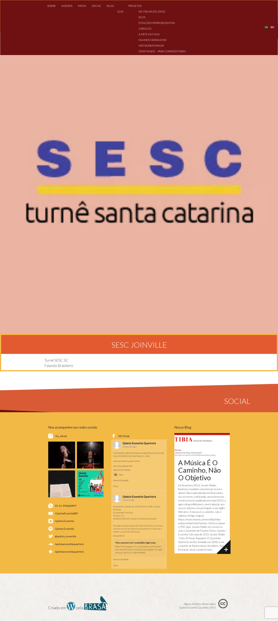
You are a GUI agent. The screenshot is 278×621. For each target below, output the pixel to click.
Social (96, 5)
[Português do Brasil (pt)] (266, 26)
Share (115, 486)
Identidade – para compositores (162, 51)
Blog (110, 5)
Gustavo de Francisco (123, 512)
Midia (82, 5)
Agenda (66, 5)
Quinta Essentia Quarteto (139, 443)
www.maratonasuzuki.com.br (126, 461)
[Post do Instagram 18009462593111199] (90, 483)
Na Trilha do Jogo (152, 11)
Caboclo (145, 28)
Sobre (51, 5)
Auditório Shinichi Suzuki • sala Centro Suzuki (134, 518)
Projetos (134, 5)
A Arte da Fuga (149, 34)
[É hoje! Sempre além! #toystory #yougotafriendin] (61, 455)
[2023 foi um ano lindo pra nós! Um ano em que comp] (61, 483)
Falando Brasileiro (153, 39)
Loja (120, 11)
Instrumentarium (151, 45)
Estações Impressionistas (157, 22)
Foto (121, 474)
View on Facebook (121, 480)
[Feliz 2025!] (90, 455)
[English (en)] (272, 26)
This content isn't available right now (135, 542)
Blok (142, 17)
